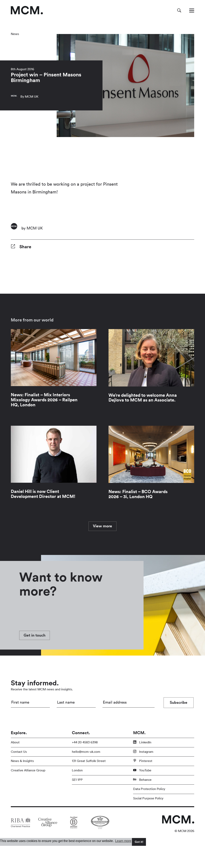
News (15, 34)
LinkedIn (144, 742)
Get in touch (34, 635)
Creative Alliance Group (28, 770)
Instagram (145, 751)
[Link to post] (53, 371)
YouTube (144, 770)
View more (102, 526)
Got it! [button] (139, 841)
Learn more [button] (123, 841)
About (15, 742)
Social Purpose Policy (148, 798)
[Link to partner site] (21, 822)
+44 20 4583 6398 (85, 742)
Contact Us (19, 751)
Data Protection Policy (149, 789)
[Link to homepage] (27, 10)
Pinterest (145, 761)
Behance (145, 779)
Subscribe (178, 703)
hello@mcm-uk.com (86, 751)
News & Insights (22, 761)
